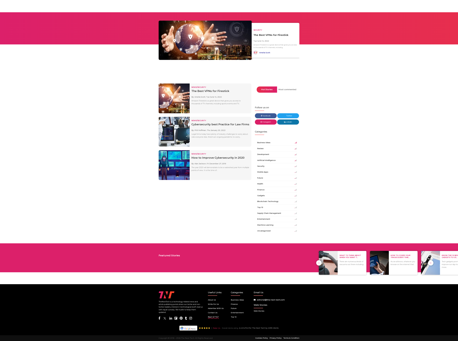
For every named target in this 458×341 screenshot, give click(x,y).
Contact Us (212, 313)
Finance (234, 304)
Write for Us (213, 304)
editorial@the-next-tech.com (271, 300)
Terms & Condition (291, 338)
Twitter (289, 116)
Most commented (287, 89)
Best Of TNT (213, 317)
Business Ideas (237, 300)
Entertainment (237, 313)
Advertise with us (216, 308)
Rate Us (216, 328)
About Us (212, 300)
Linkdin (289, 122)
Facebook (266, 116)
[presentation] (319, 262)
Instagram (266, 122)
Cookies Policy (261, 338)
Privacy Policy (276, 338)
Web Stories (259, 311)
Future (234, 308)
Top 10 (234, 317)
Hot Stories (267, 89)
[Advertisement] (229, 72)
